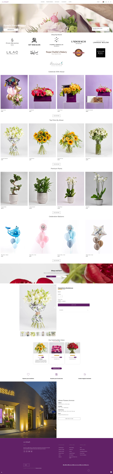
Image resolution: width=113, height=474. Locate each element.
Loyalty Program (72, 453)
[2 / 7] (27, 334)
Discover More (56, 115)
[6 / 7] (48, 334)
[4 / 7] (38, 334)
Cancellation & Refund (83, 451)
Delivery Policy (82, 449)
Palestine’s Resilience (4, 158)
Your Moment (31, 110)
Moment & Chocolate (89, 110)
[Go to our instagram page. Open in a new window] (27, 451)
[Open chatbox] (111, 472)
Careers (70, 451)
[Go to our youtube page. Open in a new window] (29, 451)
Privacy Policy (82, 453)
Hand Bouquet (61, 447)
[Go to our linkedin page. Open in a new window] (31, 451)
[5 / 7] (43, 334)
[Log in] (106, 2)
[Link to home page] (26, 442)
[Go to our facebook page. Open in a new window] (24, 451)
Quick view (14, 140)
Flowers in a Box (61, 451)
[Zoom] (55, 286)
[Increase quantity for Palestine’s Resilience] (62, 296)
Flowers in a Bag (61, 449)
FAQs (81, 447)
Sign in (51, 276)
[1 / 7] (22, 334)
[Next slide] (55, 307)
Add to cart (14, 91)
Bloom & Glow (3, 110)
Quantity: (59, 294)
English (98, 1)
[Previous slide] (21, 307)
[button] (55, 366)
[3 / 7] (33, 334)
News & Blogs (71, 447)
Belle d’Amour (88, 158)
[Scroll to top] (89, 470)
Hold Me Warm (31, 158)
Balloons (60, 456)
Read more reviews (56, 368)
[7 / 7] (53, 334)
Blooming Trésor (60, 158)
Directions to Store (69, 418)
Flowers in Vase (61, 453)
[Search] (108, 2)
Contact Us (71, 449)
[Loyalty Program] (1, 472)
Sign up (62, 276)
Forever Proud (60, 110)
